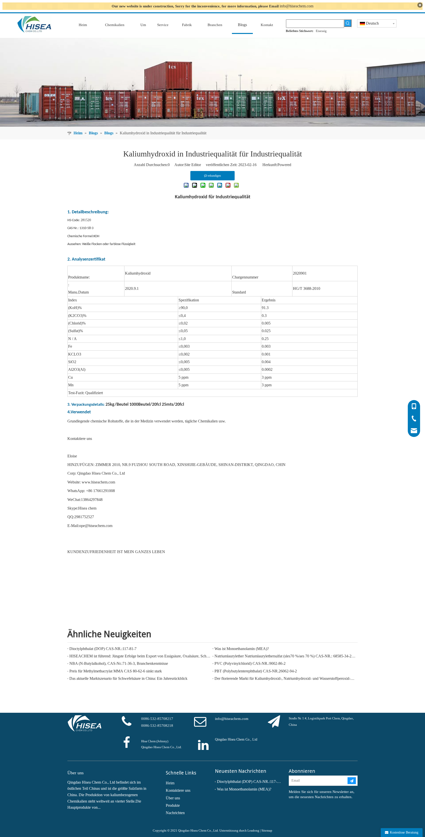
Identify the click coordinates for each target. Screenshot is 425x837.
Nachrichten (175, 813)
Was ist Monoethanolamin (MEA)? (241, 649)
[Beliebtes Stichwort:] (347, 23)
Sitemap (266, 830)
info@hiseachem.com (296, 6)
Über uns (173, 798)
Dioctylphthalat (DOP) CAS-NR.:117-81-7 (103, 649)
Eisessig (321, 31)
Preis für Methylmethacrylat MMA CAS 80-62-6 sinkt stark (115, 671)
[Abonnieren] (352, 780)
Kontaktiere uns (178, 790)
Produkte (173, 805)
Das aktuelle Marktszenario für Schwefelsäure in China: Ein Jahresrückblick (128, 678)
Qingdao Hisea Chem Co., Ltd (236, 739)
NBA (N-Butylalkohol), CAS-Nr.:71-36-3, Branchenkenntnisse (118, 663)
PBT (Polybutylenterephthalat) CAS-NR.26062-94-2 (255, 671)
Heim (170, 783)
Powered (284, 165)
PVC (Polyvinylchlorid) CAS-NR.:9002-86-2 (250, 663)
